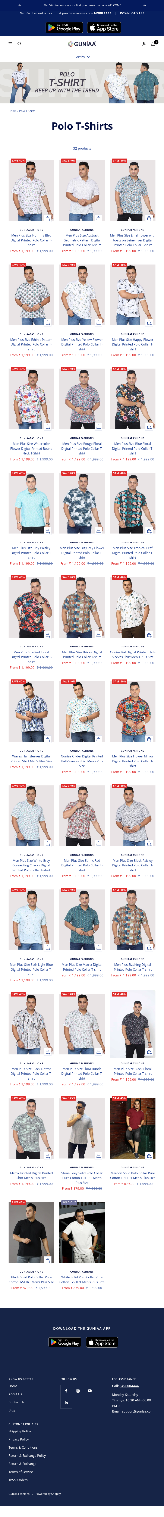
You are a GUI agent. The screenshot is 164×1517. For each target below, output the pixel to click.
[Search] (19, 44)
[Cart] (153, 44)
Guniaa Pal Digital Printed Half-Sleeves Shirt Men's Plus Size (132, 654)
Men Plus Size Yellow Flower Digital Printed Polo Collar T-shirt (82, 344)
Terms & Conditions (23, 1447)
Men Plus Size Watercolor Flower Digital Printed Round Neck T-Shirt (31, 448)
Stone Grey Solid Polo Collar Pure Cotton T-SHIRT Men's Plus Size (81, 1178)
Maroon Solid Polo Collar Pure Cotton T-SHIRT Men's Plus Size (132, 1175)
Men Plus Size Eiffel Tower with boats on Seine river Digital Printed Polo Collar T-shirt (132, 240)
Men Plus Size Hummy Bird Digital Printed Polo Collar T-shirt (31, 240)
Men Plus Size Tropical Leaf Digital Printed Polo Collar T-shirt (132, 553)
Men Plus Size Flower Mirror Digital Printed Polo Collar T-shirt (132, 761)
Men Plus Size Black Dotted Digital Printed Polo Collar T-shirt (31, 1073)
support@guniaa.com (138, 1411)
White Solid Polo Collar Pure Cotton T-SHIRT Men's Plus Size (81, 1279)
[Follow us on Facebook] (66, 1391)
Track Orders (18, 1480)
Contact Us (16, 1402)
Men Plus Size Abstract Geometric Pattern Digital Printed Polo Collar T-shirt (82, 240)
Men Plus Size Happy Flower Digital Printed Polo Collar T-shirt (132, 344)
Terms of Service (21, 1472)
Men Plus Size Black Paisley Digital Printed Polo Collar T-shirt (132, 865)
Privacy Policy (19, 1439)
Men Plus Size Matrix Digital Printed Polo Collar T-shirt (82, 967)
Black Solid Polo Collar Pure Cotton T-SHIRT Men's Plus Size (31, 1279)
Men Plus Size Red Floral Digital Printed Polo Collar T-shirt (31, 657)
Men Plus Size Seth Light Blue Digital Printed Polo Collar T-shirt (31, 969)
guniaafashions (31, 229)
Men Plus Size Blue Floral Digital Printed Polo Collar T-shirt (132, 448)
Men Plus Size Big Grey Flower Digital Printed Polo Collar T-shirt (82, 553)
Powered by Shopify (48, 1494)
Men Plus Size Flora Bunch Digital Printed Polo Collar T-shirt (82, 1073)
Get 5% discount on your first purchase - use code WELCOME (82, 5)
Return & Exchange (22, 1463)
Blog (12, 1410)
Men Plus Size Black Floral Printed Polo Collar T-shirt (133, 1071)
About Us (15, 1394)
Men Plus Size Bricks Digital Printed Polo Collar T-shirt (82, 654)
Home (12, 111)
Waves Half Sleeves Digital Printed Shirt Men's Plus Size (31, 758)
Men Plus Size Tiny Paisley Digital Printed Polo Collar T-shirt (31, 553)
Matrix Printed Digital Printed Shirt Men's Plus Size (31, 1175)
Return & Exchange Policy (27, 1455)
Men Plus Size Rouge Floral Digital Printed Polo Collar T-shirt (82, 448)
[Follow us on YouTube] (90, 1391)
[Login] (144, 44)
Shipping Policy (20, 1431)
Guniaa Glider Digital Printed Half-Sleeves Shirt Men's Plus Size (82, 761)
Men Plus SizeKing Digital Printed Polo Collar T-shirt (133, 967)
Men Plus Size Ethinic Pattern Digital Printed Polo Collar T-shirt (31, 344)
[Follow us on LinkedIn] (66, 1402)
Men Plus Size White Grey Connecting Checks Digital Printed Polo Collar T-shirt (31, 865)
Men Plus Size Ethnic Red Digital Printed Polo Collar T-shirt (82, 865)
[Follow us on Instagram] (78, 1391)
